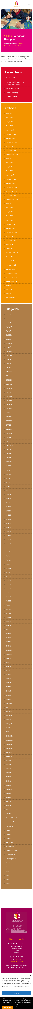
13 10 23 (8, 515)
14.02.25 (8, 540)
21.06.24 (8, 666)
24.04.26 (9, 711)
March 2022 (10, 261)
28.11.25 (8, 793)
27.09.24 (9, 773)
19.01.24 (8, 617)
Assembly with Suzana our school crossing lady (15, 83)
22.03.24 (9, 679)
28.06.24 (9, 789)
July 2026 (9, 114)
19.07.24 (8, 630)
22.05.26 (9, 683)
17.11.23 (8, 605)
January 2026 (10, 138)
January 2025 (10, 183)
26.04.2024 (9, 740)
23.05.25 (9, 699)
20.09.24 (9, 654)
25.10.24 (8, 732)
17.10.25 (8, 601)
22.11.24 (8, 687)
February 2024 (11, 224)
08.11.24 (8, 437)
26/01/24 (9, 756)
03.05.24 (9, 351)
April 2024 (9, 216)
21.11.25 (8, 671)
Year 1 (8, 863)
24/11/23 (9, 724)
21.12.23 (8, 675)
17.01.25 (8, 581)
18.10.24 (8, 613)
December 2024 (11, 187)
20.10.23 (8, 658)
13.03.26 (8, 523)
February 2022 (11, 265)
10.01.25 (20, 44)
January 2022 (10, 269)
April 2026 (9, 126)
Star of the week (11, 851)
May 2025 (9, 167)
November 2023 (11, 236)
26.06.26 (9, 748)
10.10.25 (8, 478)
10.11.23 (8, 482)
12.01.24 (8, 495)
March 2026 (10, 130)
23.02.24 (9, 695)
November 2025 (11, 146)
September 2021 (11, 281)
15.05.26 (8, 560)
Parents (8, 834)
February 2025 (11, 179)
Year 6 (8, 883)
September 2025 (12, 155)
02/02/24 (9, 347)
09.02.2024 (9, 454)
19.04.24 (8, 621)
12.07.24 (8, 503)
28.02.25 (9, 777)
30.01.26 (8, 801)
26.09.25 (9, 752)
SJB (15, 46)
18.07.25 (8, 609)
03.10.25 (8, 360)
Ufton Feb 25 (10, 855)
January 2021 (10, 298)
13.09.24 (8, 531)
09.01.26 (8, 450)
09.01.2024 (9, 446)
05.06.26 (9, 380)
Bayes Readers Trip (12, 89)
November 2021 (11, 277)
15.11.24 (8, 564)
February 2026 (11, 134)
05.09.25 (9, 388)
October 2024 (11, 195)
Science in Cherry (12, 93)
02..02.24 (9, 335)
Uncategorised (11, 859)
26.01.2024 (9, 736)
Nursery (8, 830)
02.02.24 (9, 339)
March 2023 (10, 249)
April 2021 (9, 294)
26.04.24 (9, 744)
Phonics (8, 838)
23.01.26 (8, 691)
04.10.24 (8, 376)
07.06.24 (9, 421)
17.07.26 (8, 597)
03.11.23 (8, 364)
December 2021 (11, 273)
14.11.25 (8, 552)
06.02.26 (9, 396)
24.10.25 (8, 720)
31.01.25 (8, 806)
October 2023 (11, 240)
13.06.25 (8, 527)
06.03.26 (9, 401)
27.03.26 (9, 765)
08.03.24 (9, 429)
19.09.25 (8, 634)
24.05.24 (9, 716)
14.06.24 (8, 548)
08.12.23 (8, 441)
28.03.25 (9, 785)
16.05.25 (8, 576)
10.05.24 (8, 470)
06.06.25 (9, 405)
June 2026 (9, 118)
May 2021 (9, 290)
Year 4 (8, 875)
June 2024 (9, 208)
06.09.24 (9, 409)
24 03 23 (9, 703)
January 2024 (10, 228)
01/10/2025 (9, 327)
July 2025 (9, 159)
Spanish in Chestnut (13, 78)
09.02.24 (9, 458)
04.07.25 (9, 372)
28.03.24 (9, 781)
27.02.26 (9, 761)
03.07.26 (9, 355)
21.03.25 (8, 662)
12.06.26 (8, 499)
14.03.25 (8, 544)
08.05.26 (9, 433)
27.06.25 (9, 769)
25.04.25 (9, 728)
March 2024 (10, 220)
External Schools (11, 818)
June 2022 (9, 257)
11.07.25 (8, 486)
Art (7, 810)
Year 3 (8, 871)
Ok (16, 1006)
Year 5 (8, 879)
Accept (17, 993)
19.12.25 (8, 642)
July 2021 (9, 286)
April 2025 (9, 171)
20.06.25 (9, 650)
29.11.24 (8, 797)
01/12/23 (9, 331)
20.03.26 (9, 646)
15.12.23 (8, 568)
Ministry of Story (11, 97)
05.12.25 (8, 392)
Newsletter (10, 826)
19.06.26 (8, 626)
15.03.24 (8, 556)
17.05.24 (8, 593)
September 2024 (12, 200)
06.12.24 (8, 413)
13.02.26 (8, 519)
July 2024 (9, 204)
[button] (30, 975)
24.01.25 (8, 707)
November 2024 (11, 191)
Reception (7, 46)
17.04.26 (8, 585)
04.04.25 (9, 368)
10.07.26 (8, 474)
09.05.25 (9, 462)
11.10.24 (8, 491)
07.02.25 (9, 417)
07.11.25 (8, 425)
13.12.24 (8, 536)
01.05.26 (8, 323)
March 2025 (10, 175)
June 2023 (9, 245)
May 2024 (9, 212)
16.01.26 (8, 572)
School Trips (10, 847)
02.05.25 (9, 343)
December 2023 (11, 232)
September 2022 (12, 253)
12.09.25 (8, 507)
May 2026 (9, 122)
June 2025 (9, 163)
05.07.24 (9, 384)
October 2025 (11, 150)
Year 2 (8, 867)
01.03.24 (8, 315)
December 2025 (11, 142)
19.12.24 (8, 638)
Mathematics (10, 822)
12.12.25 (8, 511)
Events (8, 814)
